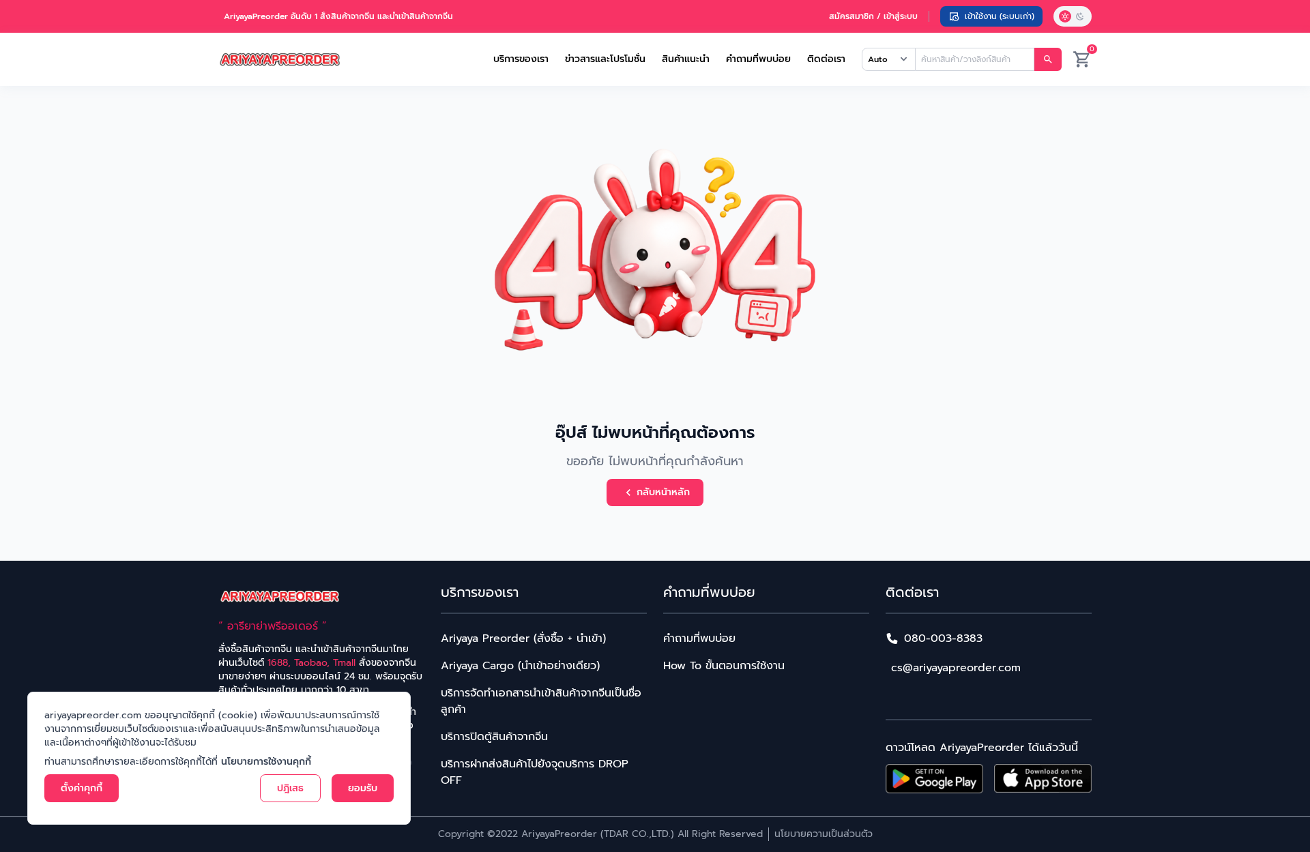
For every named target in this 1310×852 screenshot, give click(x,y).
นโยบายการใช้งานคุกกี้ (266, 761)
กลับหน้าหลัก (663, 492)
